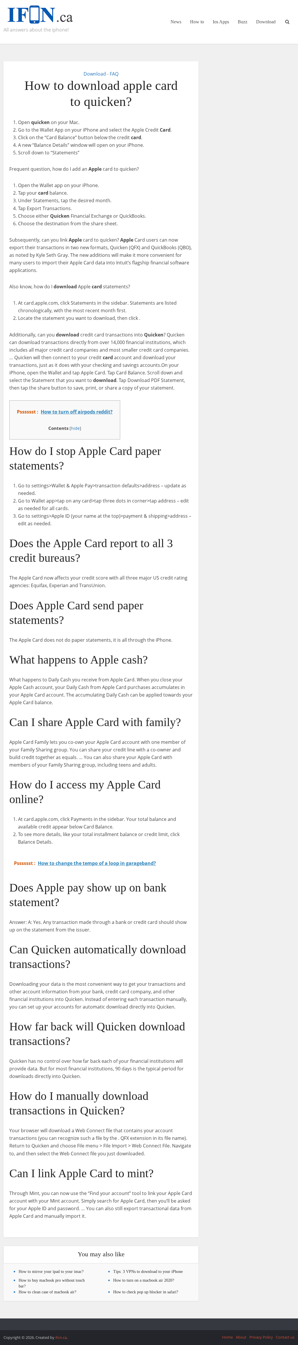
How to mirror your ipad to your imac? (51, 1271)
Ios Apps (221, 21)
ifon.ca (61, 1337)
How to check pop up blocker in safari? (145, 1292)
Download (266, 21)
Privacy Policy (261, 1337)
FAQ (114, 74)
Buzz (242, 21)
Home (227, 1337)
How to (197, 21)
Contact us (285, 1337)
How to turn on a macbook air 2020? (143, 1280)
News (176, 21)
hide (75, 428)
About (241, 1337)
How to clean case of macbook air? (47, 1292)
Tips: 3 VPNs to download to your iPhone (148, 1271)
